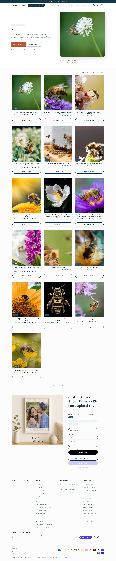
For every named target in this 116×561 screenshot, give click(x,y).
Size (69, 427)
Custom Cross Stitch (89, 487)
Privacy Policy (40, 496)
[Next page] (62, 386)
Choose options (26, 120)
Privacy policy (45, 557)
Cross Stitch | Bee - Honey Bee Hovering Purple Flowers (26, 268)
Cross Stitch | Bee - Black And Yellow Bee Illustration (58, 319)
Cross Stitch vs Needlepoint (44, 522)
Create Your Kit (17, 44)
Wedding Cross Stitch (42, 510)
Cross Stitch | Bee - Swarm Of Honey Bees (58, 163)
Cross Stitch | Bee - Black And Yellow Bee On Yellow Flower (26, 319)
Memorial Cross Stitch (42, 519)
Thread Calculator (88, 501)
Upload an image (73, 449)
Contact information (63, 557)
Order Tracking (40, 501)
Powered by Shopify (27, 557)
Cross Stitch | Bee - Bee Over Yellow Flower (26, 370)
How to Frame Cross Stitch (90, 522)
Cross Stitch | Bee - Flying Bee (58, 267)
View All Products (34, 44)
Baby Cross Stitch (41, 513)
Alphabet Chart (87, 510)
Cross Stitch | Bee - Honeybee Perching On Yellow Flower (26, 215)
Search (38, 484)
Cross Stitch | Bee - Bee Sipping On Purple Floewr (89, 319)
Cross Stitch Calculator (90, 496)
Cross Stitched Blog (41, 504)
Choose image (83, 452)
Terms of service (53, 557)
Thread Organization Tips (43, 527)
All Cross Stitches (88, 484)
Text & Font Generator (89, 493)
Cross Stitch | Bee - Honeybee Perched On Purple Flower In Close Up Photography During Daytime (89, 215)
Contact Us (39, 487)
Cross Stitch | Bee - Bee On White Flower (27, 112)
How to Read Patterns (89, 519)
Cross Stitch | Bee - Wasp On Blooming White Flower (26, 164)
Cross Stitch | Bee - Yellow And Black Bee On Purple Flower (58, 113)
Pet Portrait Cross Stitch (43, 516)
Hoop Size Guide (87, 507)
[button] (70, 5)
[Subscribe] (40, 537)
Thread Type (71, 434)
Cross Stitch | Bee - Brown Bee (89, 267)
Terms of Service (40, 490)
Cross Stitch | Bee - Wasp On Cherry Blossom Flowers (89, 113)
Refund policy (37, 557)
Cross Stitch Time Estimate (44, 524)
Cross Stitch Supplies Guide (44, 507)
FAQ (37, 499)
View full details (73, 471)
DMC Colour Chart (88, 499)
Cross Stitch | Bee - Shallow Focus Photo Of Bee (89, 163)
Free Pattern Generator (89, 490)
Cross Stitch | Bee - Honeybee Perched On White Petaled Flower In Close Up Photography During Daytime (58, 216)
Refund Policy (40, 493)
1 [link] (53, 385)
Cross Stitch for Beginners (90, 513)
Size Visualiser (87, 504)
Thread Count (71, 441)
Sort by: (78, 72)
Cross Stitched (19, 557)
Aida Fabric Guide (88, 516)
